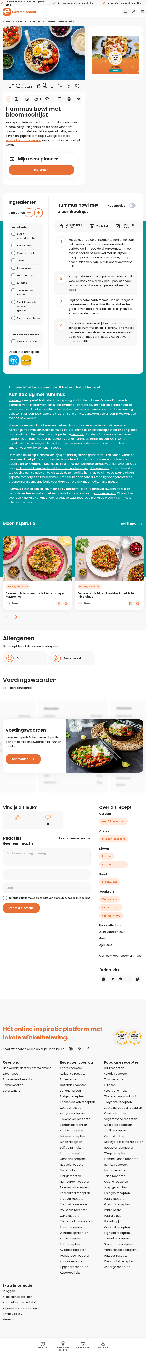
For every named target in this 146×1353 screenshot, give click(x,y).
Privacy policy (12, 1314)
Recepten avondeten (119, 1148)
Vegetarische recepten (120, 1119)
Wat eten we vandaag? (120, 1096)
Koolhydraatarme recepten (123, 1142)
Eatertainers (11, 1091)
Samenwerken (13, 1085)
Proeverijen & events (17, 1079)
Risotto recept (70, 1153)
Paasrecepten (70, 1244)
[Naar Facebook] (88, 1049)
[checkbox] (132, 205)
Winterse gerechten (74, 1233)
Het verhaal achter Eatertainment (27, 1068)
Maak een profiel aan (17, 1297)
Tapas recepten (71, 1068)
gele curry (108, 498)
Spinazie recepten (117, 1238)
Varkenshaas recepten (120, 1250)
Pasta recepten (115, 1199)
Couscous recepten (73, 1210)
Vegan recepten (71, 1130)
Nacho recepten (115, 1170)
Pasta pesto (112, 1210)
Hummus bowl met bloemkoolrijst (54, 21)
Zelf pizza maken (71, 1148)
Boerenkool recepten (75, 1193)
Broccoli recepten (72, 1199)
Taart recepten (71, 1227)
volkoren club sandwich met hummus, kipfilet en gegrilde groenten (62, 468)
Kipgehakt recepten (74, 1267)
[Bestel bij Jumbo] (26, 360)
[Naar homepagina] (19, 11)
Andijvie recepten (72, 1261)
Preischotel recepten (119, 1261)
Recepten (21, 21)
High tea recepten (117, 1233)
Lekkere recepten (72, 1136)
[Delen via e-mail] (78, 99)
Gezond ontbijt (114, 1136)
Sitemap (9, 1319)
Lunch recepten (71, 1142)
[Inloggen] (133, 11)
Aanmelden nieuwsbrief (19, 1302)
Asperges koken (71, 1273)
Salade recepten (116, 1074)
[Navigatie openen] (142, 11)
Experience (11, 1074)
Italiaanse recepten (73, 1074)
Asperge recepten (117, 1267)
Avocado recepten (73, 1250)
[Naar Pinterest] (79, 1049)
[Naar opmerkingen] (59, 99)
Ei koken (110, 1085)
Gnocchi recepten (73, 1159)
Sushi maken (68, 1170)
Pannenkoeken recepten (77, 1102)
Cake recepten (70, 1216)
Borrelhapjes (113, 1221)
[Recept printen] (68, 99)
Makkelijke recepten (118, 1125)
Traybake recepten (118, 1102)
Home (6, 21)
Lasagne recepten (117, 1193)
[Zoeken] (125, 11)
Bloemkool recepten (74, 1187)
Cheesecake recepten (76, 1221)
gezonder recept (104, 493)
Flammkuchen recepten (121, 1159)
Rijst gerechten (70, 1176)
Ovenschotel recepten (120, 1113)
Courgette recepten (74, 1204)
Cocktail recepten (117, 1227)
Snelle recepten (115, 1130)
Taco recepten (114, 1176)
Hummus (15, 400)
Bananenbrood (70, 1091)
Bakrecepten (69, 1079)
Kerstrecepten (70, 1238)
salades (36, 473)
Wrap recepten (115, 1153)
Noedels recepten (72, 1165)
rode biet (90, 498)
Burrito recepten (116, 1165)
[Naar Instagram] (71, 1049)
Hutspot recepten (116, 1256)
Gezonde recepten (73, 1085)
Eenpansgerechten (73, 1125)
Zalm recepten (114, 1079)
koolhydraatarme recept (23, 140)
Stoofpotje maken (116, 1091)
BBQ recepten (114, 1068)
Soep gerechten (115, 1187)
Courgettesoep (70, 1108)
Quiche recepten (116, 1182)
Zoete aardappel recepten (123, 1108)
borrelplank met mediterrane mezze (91, 481)
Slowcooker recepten (75, 1119)
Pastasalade (112, 1216)
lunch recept (52, 448)
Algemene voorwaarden (20, 1308)
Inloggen (9, 1291)
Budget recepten (72, 1096)
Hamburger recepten (75, 1182)
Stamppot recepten (118, 1244)
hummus (77, 434)
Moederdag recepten (75, 1256)
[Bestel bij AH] (14, 360)
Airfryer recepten (72, 1113)
